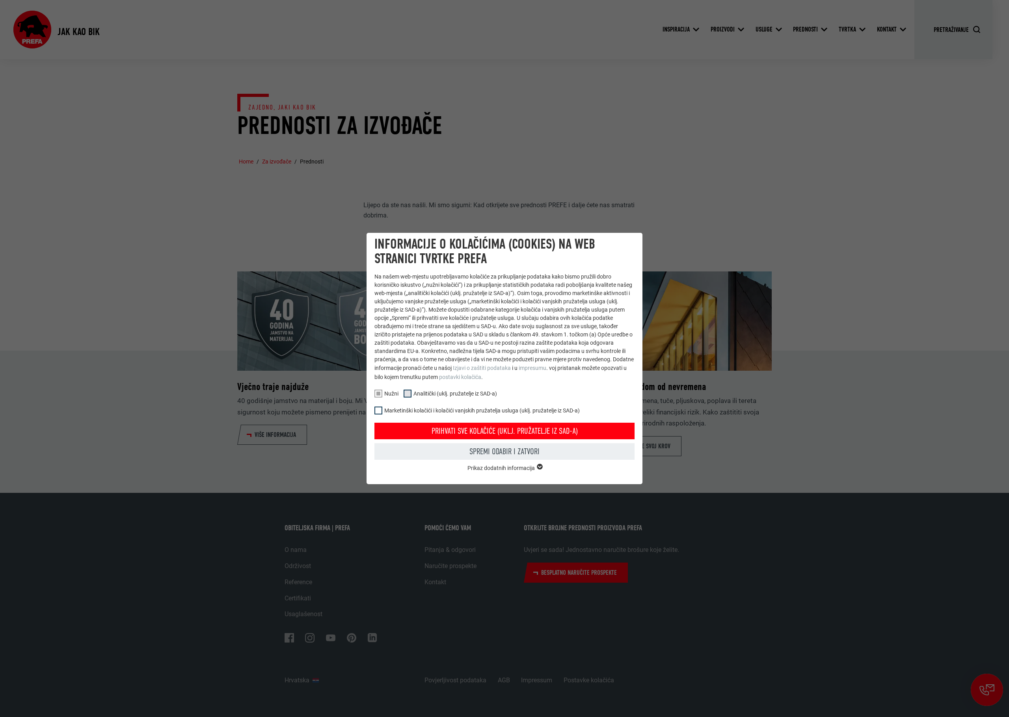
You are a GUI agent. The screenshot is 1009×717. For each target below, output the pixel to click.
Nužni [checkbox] (391, 393)
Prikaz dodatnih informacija (501, 468)
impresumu (532, 368)
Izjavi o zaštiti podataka (482, 368)
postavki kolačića (460, 377)
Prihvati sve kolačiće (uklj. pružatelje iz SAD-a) (505, 431)
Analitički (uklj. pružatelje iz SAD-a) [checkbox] (455, 393)
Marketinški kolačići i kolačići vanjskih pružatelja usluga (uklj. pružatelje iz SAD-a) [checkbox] (482, 410)
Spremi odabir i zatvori (504, 451)
